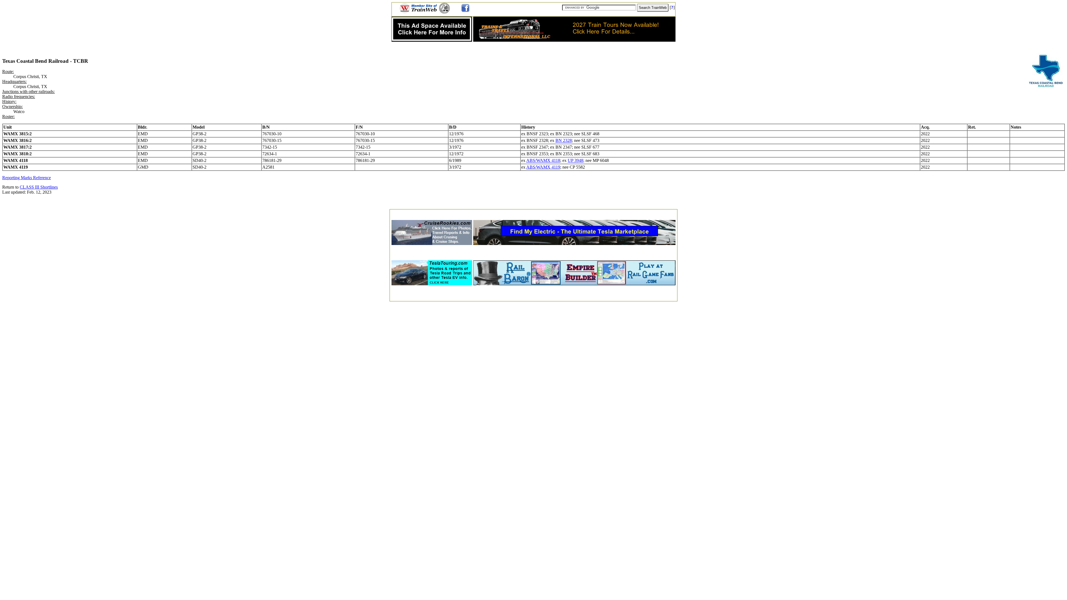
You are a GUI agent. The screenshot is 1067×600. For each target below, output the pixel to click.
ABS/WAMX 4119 (543, 167)
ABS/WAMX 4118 (543, 160)
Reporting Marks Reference (26, 177)
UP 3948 (575, 160)
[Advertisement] (533, 213)
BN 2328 (563, 140)
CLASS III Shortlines (39, 187)
